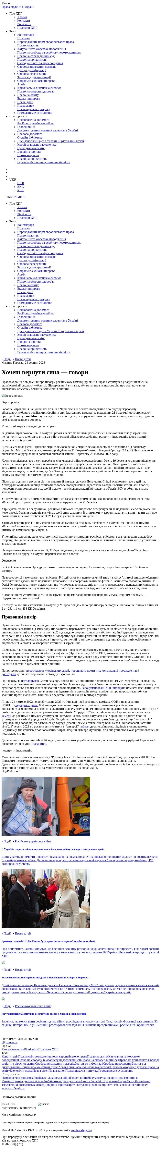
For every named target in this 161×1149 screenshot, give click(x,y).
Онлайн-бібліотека (48, 1081)
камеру (6, 715)
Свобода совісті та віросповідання (40, 63)
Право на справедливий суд (36, 56)
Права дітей (25, 102)
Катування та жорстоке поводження (41, 49)
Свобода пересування (31, 73)
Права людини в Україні (18, 6)
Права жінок (25, 105)
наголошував (30, 680)
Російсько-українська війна (35, 123)
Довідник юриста (56, 1084)
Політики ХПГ (27, 27)
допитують (9, 674)
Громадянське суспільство (34, 112)
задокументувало (26, 705)
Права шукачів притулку (33, 109)
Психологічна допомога (33, 119)
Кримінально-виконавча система (39, 88)
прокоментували (67, 567)
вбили (85, 726)
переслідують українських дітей (47, 670)
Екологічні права (28, 98)
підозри (18, 426)
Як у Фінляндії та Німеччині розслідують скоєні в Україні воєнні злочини (44, 1013)
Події (7, 359)
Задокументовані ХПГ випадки (103, 688)
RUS (20, 190)
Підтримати (9, 1042)
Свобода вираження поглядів (36, 66)
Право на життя (27, 45)
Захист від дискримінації (34, 77)
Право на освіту (28, 95)
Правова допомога (23, 1081)
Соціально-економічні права (36, 80)
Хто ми (22, 17)
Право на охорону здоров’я (35, 91)
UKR (20, 183)
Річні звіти (24, 24)
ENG (20, 186)
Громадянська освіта (30, 1084)
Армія (21, 84)
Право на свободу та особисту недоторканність (49, 52)
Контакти (23, 20)
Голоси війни (26, 126)
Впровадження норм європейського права (45, 41)
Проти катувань (78, 1084)
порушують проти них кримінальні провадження (104, 670)
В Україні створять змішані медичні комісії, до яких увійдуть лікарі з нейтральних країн (53, 849)
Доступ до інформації (31, 70)
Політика (23, 38)
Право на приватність (32, 59)
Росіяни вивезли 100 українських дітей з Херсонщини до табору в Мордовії (45, 977)
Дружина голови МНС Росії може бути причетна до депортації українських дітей (48, 941)
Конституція (25, 34)
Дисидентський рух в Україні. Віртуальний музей (94, 1081)
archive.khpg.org (81, 1130)
